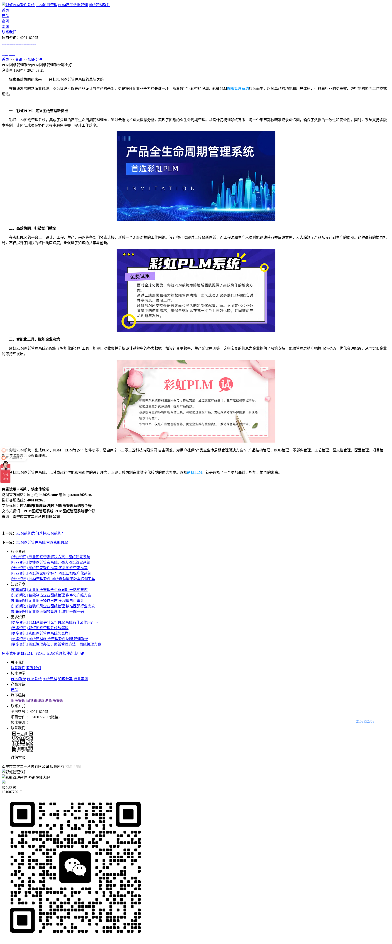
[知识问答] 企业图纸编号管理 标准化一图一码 (47, 611)
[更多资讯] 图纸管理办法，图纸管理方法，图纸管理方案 (56, 644)
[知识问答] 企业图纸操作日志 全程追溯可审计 (47, 601)
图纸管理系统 (238, 88)
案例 (5, 21)
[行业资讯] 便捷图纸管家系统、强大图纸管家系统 (50, 562)
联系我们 (9, 32)
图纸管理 (50, 679)
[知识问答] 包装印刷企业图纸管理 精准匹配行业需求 (53, 606)
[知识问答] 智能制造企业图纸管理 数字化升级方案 (51, 595)
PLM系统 (34, 679)
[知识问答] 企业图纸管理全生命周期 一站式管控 (49, 590)
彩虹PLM (194, 472)
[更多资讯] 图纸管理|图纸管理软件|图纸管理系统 (49, 639)
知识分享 (35, 59)
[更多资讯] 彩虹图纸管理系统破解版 (40, 628)
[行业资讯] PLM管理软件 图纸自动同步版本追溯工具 (53, 579)
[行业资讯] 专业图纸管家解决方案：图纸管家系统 (50, 557)
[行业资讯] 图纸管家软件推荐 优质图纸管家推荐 (49, 568)
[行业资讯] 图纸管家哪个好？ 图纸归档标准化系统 (51, 573)
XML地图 (73, 767)
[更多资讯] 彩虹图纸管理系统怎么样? (40, 633)
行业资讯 (81, 679)
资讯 (5, 27)
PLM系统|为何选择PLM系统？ (40, 533)
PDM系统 (18, 679)
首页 (5, 10)
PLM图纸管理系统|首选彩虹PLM (42, 542)
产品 (5, 16)
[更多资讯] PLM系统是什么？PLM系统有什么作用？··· (54, 622)
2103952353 (365, 721)
